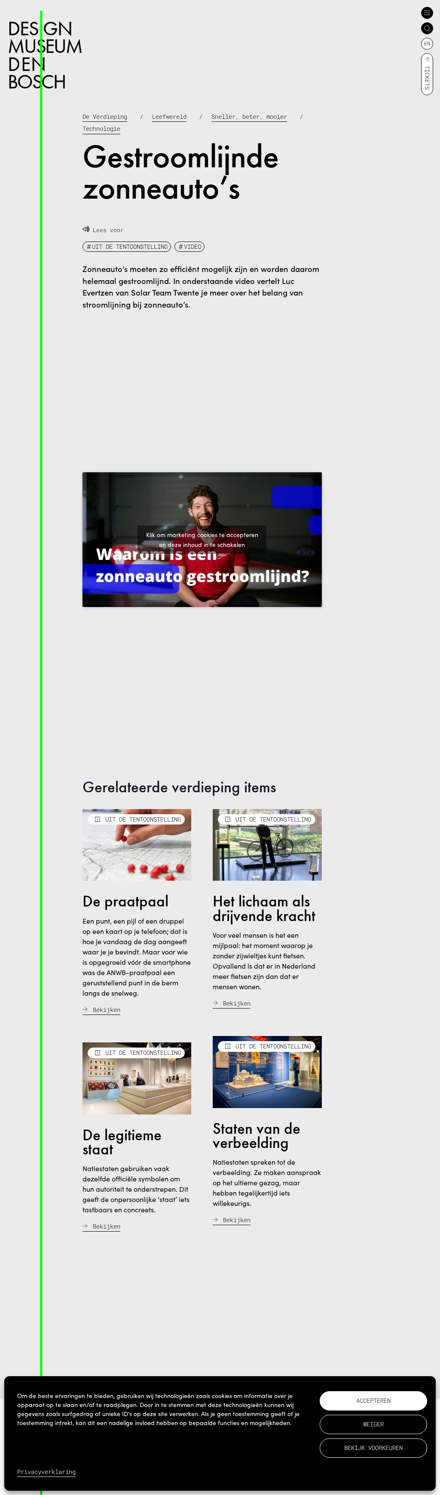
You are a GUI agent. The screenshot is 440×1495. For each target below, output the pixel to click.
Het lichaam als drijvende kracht (264, 908)
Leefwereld (169, 116)
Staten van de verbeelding (256, 1135)
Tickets (427, 78)
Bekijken (106, 1010)
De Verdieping (104, 116)
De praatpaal (125, 901)
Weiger (373, 1424)
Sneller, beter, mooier (249, 116)
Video (192, 246)
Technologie (101, 128)
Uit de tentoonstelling (130, 246)
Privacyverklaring (46, 1472)
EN (427, 43)
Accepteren (373, 1400)
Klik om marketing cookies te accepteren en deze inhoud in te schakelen (202, 540)
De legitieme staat (122, 1142)
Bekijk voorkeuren (373, 1448)
